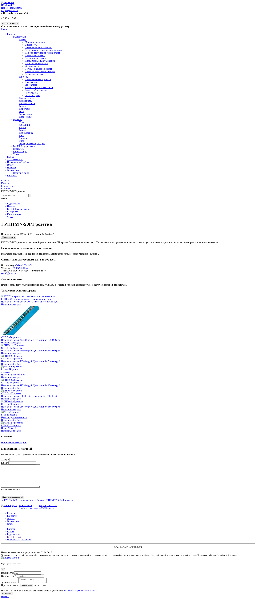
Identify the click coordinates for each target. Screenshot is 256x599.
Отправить (7, 593)
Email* (4, 462)
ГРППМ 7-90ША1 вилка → (59, 500)
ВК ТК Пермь (14, 537)
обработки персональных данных (80, 590)
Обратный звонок (10, 23)
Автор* (5, 459)
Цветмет (11, 206)
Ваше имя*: (7, 573)
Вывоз (10, 531)
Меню (4, 29)
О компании (13, 521)
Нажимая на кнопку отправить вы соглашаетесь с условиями (49, 590)
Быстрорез (12, 211)
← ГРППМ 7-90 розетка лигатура (18, 500)
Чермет (10, 217)
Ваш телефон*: (8, 576)
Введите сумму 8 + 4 (11, 489)
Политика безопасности (19, 539)
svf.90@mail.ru (8, 273)
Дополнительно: (9, 582)
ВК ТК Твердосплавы (18, 209)
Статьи (10, 524)
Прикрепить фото (10, 585)
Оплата (11, 518)
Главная (11, 513)
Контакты (12, 516)
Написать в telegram (11, 304)
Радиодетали (13, 203)
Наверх (5, 596)
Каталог (11, 529)
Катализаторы (14, 214)
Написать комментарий (14, 442)
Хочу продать (8, 237)
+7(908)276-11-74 (9, 10)
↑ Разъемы (40, 500)
